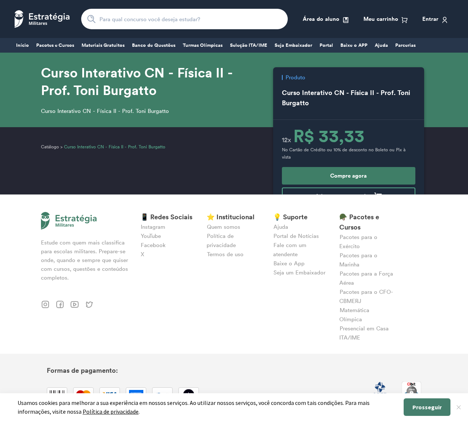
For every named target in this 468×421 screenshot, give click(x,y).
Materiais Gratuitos (103, 45)
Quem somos (223, 226)
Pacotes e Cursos (55, 45)
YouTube (151, 235)
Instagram (153, 226)
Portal (326, 45)
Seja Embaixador (293, 45)
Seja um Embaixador (299, 272)
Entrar (430, 18)
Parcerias (405, 45)
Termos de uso (225, 254)
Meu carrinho (380, 18)
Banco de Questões (154, 45)
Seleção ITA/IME (248, 45)
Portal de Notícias (296, 235)
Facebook (153, 245)
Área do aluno (321, 18)
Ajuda (381, 45)
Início (22, 45)
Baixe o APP (353, 45)
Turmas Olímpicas (203, 45)
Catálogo (50, 146)
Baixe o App (289, 263)
